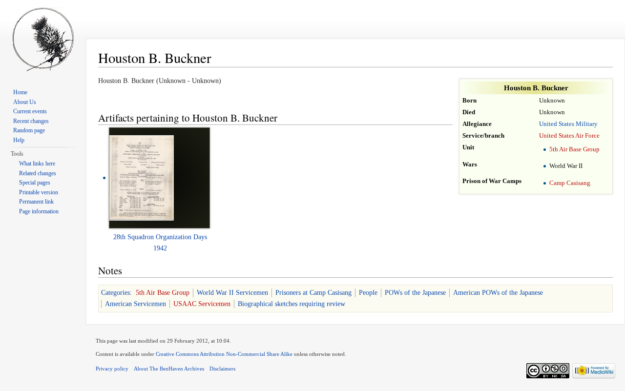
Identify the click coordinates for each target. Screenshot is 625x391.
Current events (30, 111)
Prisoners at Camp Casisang (313, 292)
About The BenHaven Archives (169, 368)
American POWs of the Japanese (498, 292)
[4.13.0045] (141, 177)
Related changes (37, 173)
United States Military (568, 124)
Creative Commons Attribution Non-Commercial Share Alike (224, 354)
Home (20, 92)
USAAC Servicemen (201, 304)
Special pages (34, 182)
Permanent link (36, 201)
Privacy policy (112, 368)
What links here (37, 163)
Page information (39, 211)
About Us (24, 102)
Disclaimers (222, 368)
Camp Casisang (569, 183)
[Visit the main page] (43, 39)
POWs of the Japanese (415, 292)
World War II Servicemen (232, 292)
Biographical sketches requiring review (291, 304)
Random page (29, 130)
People (368, 292)
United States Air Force (569, 135)
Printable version (38, 192)
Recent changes (31, 121)
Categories (115, 292)
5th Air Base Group (574, 149)
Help (18, 140)
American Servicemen (135, 304)
